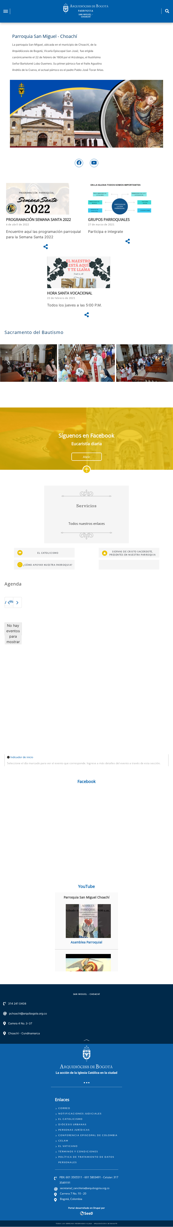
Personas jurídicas (74, 1129)
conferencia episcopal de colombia (88, 1135)
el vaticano (68, 1146)
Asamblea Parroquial (86, 942)
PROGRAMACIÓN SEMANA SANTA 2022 (38, 219)
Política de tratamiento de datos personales (86, 1159)
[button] (165, 363)
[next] (17, 602)
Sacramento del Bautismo (34, 332)
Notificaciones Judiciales (80, 1113)
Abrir (86, 457)
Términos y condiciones (78, 1151)
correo (64, 1108)
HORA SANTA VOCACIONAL (69, 293)
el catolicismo (70, 1119)
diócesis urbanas (72, 1124)
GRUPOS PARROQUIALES (109, 219)
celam (63, 1140)
